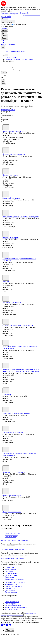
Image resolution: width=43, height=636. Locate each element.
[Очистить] (4, 72)
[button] (3, 40)
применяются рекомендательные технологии (18, 614)
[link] (4, 35)
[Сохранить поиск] (3, 81)
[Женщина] (6, 150)
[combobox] (10, 68)
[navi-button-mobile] (3, 47)
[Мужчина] (6, 127)
